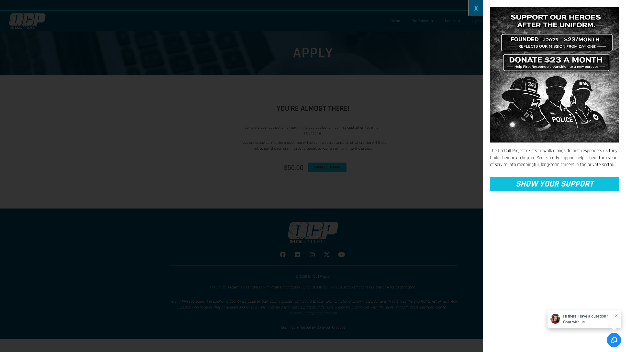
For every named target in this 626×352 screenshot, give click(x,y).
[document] (313, 176)
